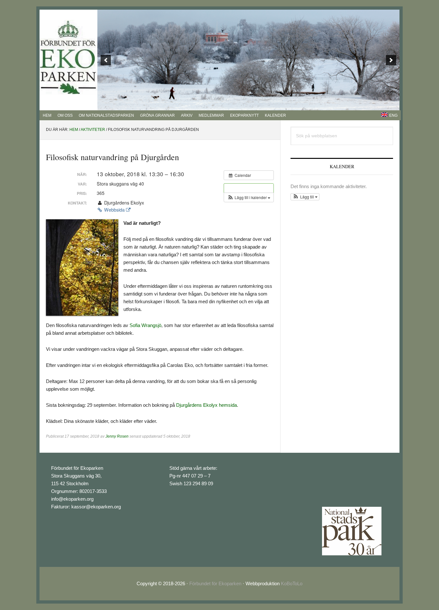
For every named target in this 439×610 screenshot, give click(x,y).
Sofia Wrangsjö (145, 325)
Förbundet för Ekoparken (215, 583)
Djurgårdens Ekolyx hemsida (206, 405)
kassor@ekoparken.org (96, 506)
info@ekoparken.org (72, 499)
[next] (391, 60)
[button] (248, 197)
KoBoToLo (291, 583)
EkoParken (68, 57)
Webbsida (114, 209)
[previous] (106, 60)
